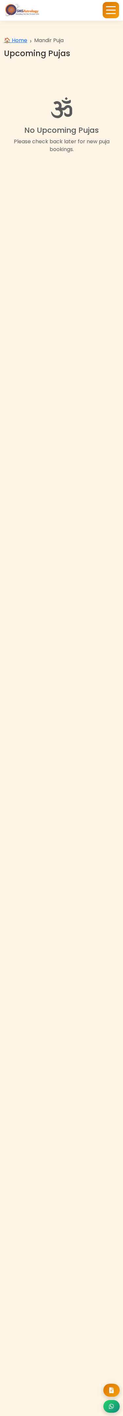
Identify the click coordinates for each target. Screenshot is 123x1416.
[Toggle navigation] (111, 10)
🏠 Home (15, 40)
